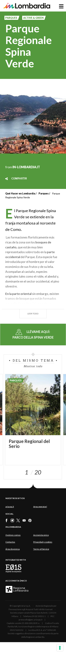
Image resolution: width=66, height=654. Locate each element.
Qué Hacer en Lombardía (20, 193)
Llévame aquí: (33, 334)
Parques (44, 193)
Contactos (10, 542)
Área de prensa (12, 549)
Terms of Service (41, 549)
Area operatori (40, 506)
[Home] (27, 5)
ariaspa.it (9, 506)
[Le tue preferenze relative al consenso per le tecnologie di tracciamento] (59, 647)
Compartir (19, 178)
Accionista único (41, 535)
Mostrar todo (33, 366)
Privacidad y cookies (42, 542)
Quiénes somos (13, 535)
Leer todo (33, 313)
